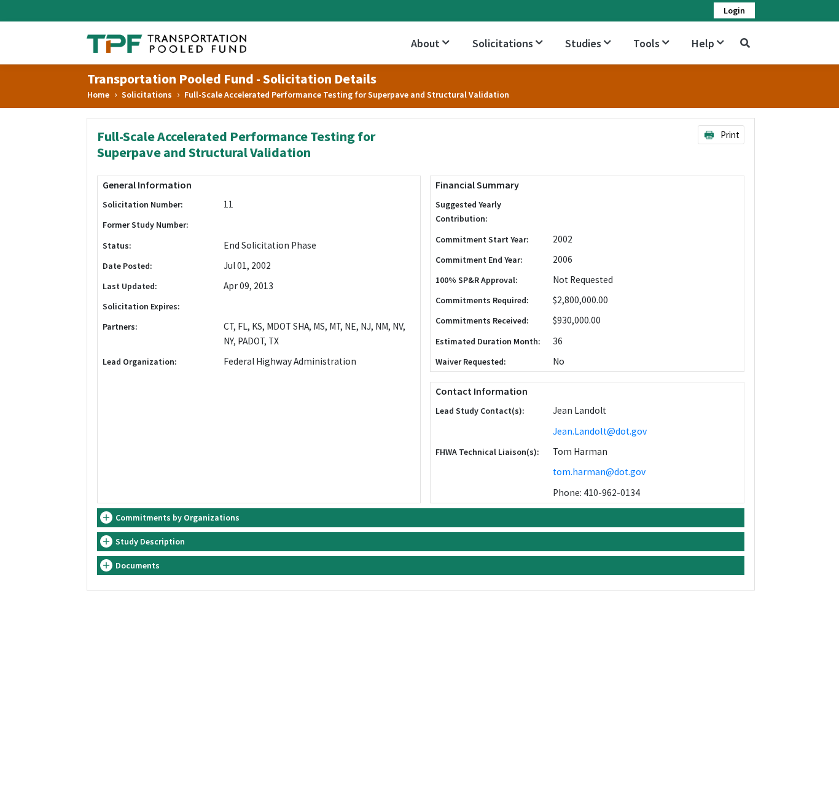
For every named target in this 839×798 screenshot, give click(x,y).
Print (729, 135)
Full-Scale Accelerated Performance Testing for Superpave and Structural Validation (346, 94)
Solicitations (147, 94)
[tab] (420, 517)
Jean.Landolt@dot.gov (600, 431)
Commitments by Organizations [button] (177, 517)
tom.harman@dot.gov (599, 472)
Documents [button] (137, 565)
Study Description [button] (150, 541)
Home (98, 94)
